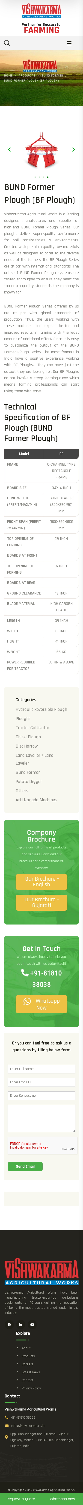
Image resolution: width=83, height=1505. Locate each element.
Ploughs (23, 719)
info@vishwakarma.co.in (27, 1426)
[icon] (9, 1324)
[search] (7, 43)
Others (22, 791)
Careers (27, 1364)
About (26, 1348)
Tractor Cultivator (32, 728)
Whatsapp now (62, 1499)
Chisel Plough (28, 737)
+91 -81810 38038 (22, 1417)
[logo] (41, 10)
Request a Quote (20, 1499)
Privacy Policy (31, 1388)
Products (27, 76)
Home (8, 76)
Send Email (25, 1166)
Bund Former (52, 76)
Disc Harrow (27, 746)
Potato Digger (29, 782)
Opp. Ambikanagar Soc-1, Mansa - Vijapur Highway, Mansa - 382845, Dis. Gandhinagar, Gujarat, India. (42, 1440)
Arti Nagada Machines (36, 800)
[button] (9, 149)
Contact (27, 1380)
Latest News (31, 1372)
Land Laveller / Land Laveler (34, 759)
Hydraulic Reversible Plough (41, 709)
